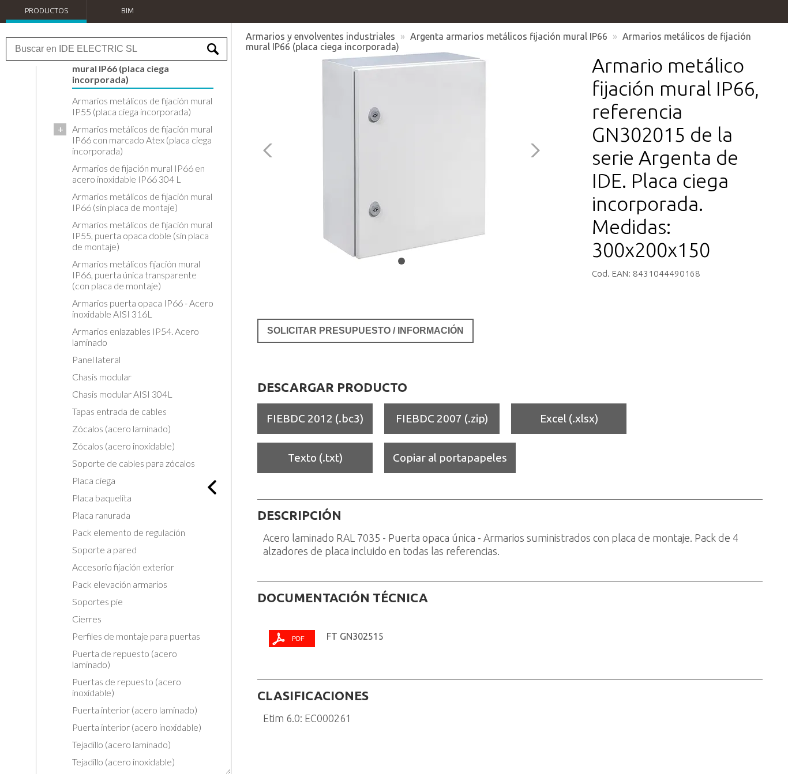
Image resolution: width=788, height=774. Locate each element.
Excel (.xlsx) (569, 418)
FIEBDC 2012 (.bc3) (315, 418)
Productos (46, 10)
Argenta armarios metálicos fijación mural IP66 (508, 36)
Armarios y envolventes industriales (320, 36)
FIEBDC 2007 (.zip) (442, 418)
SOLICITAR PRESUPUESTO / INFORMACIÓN (365, 330)
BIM (127, 10)
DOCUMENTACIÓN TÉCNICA (342, 598)
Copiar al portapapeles (450, 457)
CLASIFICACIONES (313, 696)
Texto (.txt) (315, 457)
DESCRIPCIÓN (299, 515)
